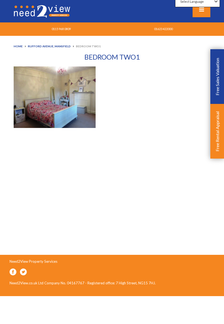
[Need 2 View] (43, 11)
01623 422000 (163, 29)
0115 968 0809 (61, 29)
